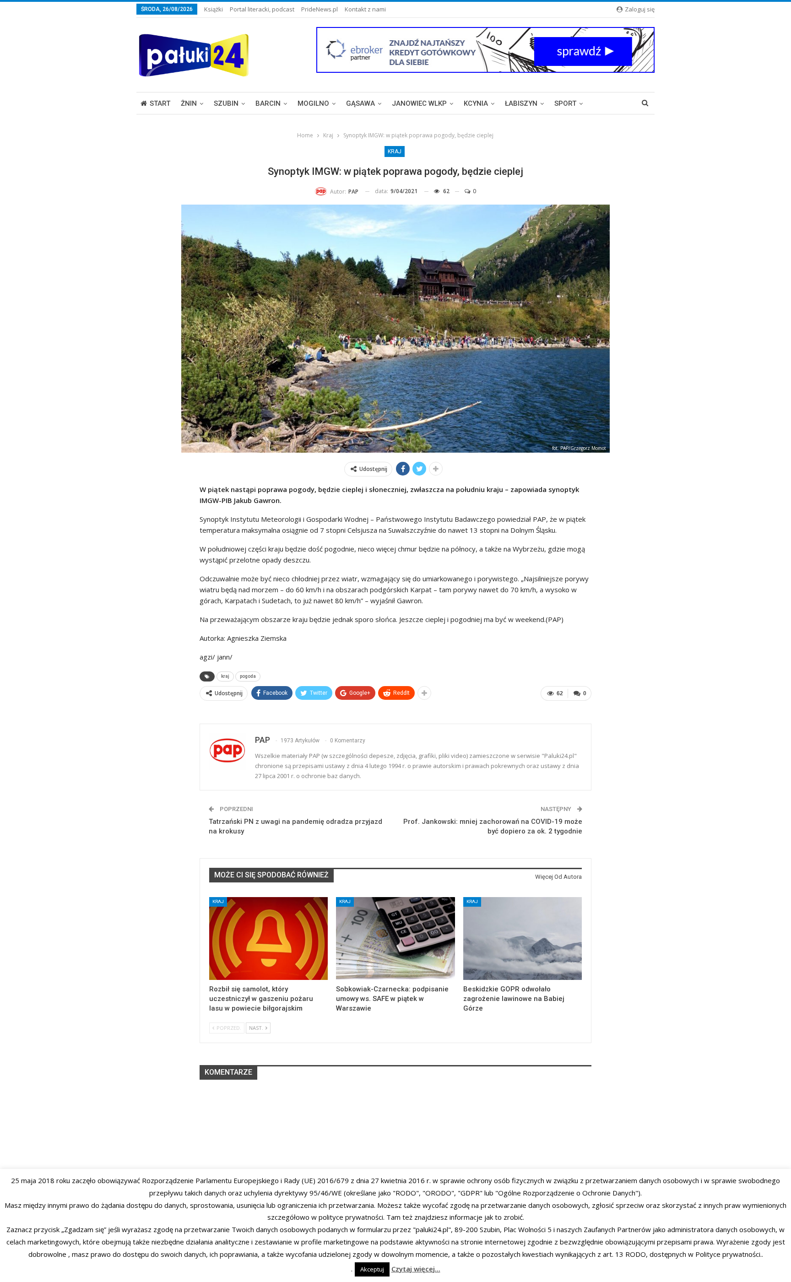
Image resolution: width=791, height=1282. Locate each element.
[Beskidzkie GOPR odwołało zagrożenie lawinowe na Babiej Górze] (522, 938)
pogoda (248, 676)
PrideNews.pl (319, 9)
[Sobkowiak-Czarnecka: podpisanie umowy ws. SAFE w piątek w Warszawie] (395, 938)
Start (160, 103)
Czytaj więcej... (415, 1268)
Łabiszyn (521, 103)
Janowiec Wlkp (419, 103)
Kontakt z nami (365, 9)
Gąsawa (360, 103)
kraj (225, 676)
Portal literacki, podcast (262, 9)
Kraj (394, 151)
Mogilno (313, 103)
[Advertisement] (395, 1145)
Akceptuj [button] (372, 1269)
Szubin (226, 103)
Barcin (268, 103)
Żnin (189, 103)
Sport (565, 103)
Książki (213, 9)
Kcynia (476, 103)
